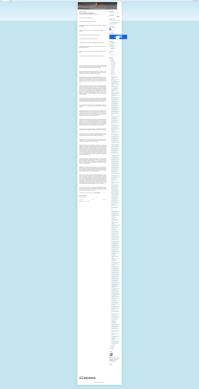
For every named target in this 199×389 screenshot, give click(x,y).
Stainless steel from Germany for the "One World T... (115, 318)
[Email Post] (93, 192)
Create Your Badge (111, 30)
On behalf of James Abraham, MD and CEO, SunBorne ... (115, 93)
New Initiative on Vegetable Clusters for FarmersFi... (115, 134)
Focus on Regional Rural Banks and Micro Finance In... (115, 208)
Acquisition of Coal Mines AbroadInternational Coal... (115, 326)
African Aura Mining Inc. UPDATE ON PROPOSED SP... (115, 220)
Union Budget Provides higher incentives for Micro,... (115, 155)
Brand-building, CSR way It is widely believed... (115, 235)
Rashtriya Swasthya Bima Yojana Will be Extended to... (115, 193)
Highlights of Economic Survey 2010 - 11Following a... (115, 297)
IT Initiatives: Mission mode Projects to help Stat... (114, 105)
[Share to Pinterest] (99, 192)
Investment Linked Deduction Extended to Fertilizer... (115, 167)
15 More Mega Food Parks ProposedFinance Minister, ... (115, 143)
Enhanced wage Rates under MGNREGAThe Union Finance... (115, 129)
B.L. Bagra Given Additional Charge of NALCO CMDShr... (115, 223)
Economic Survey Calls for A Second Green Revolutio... (115, 276)
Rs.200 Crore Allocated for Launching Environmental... (115, 176)
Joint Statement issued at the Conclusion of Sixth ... (115, 233)
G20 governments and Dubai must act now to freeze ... (115, 251)
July (111, 68)
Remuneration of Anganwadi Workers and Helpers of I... (115, 145)
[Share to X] (97, 192)
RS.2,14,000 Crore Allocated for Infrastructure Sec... (115, 127)
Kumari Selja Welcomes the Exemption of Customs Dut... (115, 82)
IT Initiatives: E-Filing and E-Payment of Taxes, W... (115, 109)
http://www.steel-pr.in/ (113, 24)
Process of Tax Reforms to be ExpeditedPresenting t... (115, 107)
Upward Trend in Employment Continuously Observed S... (115, 274)
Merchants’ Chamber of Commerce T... (114, 261)
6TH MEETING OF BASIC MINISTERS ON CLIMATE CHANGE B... (115, 287)
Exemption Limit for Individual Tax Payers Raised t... (115, 178)
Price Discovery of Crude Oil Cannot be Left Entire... (115, 341)
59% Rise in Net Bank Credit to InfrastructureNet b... (115, 284)
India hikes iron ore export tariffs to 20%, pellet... (114, 86)
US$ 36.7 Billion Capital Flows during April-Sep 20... (115, 295)
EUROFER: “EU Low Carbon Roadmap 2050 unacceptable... (115, 254)
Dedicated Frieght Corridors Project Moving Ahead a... (115, 266)
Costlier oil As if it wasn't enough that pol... (114, 320)
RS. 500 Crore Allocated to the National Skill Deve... (115, 197)
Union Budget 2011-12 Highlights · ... (114, 218)
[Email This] (95, 192)
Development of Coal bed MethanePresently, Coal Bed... (114, 309)
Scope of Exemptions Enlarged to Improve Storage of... (115, 191)
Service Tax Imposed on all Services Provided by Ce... (115, 113)
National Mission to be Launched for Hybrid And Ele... (115, 123)
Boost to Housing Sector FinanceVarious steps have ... (115, 153)
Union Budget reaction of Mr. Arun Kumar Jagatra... (115, 88)
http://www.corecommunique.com (114, 20)
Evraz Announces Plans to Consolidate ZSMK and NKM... (114, 256)
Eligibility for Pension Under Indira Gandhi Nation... (115, 187)
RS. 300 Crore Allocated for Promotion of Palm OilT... (115, 165)
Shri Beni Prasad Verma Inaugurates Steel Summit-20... (115, 239)
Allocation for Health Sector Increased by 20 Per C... (115, 189)
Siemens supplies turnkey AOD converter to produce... (115, 300)
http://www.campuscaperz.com (114, 12)
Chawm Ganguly (111, 34)
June (112, 69)
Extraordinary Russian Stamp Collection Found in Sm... (115, 247)
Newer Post (81, 199)
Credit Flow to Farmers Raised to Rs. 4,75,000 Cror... (115, 147)
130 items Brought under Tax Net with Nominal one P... (115, 163)
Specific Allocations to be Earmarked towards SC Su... (115, 125)
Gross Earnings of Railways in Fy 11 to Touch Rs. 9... (115, 263)
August (112, 67)
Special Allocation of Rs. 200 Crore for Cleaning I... (115, 171)
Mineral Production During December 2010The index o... (115, 312)
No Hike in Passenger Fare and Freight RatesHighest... (115, 268)
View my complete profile (112, 361)
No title (112, 75)
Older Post (104, 199)
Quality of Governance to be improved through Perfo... (115, 97)
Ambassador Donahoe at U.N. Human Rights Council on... (115, 245)
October (112, 64)
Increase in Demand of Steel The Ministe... (115, 304)
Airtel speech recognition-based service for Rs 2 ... (115, 231)
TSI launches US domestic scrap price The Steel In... (115, 314)
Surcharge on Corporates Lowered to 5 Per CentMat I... (115, 173)
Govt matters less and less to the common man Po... (115, 227)
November (112, 63)
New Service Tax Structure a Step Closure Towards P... (115, 202)
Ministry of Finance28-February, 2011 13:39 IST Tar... (115, 180)
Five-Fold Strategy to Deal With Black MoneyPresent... (115, 116)
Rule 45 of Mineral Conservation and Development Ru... (114, 322)
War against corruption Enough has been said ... (115, 298)
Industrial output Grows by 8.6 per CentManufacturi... (115, 289)
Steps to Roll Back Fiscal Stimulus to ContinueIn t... (115, 103)
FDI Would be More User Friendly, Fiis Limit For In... (115, 213)
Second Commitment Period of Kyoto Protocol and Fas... (115, 225)
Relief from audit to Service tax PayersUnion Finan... (115, 151)
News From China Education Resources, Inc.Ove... (115, 249)
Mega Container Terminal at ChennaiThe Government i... (115, 306)
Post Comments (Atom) (86, 201)
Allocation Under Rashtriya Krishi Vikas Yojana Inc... (115, 138)
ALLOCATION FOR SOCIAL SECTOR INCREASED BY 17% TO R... (115, 216)
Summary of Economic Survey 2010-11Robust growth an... (115, 272)
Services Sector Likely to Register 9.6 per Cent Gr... (115, 278)
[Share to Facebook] (98, 192)
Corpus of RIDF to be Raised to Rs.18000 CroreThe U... (115, 159)
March (112, 73)
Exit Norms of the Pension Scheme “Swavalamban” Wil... (115, 183)
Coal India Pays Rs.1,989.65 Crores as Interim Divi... (115, 243)
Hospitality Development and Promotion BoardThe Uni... (115, 237)
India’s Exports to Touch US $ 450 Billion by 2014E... (115, 324)
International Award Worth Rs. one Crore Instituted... (115, 195)
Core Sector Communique (114, 357)
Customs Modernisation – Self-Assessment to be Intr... (115, 120)
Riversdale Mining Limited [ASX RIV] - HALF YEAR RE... (114, 331)
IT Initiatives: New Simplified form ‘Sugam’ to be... (115, 101)
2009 (111, 347)
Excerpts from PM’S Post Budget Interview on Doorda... (114, 77)
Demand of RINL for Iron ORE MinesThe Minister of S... (115, 302)
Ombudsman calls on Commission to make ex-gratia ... (115, 91)
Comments (112, 54)
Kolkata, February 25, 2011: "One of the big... (115, 259)
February (112, 74)
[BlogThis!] (96, 192)
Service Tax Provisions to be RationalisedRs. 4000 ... (115, 201)
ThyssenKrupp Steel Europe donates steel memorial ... (115, 343)
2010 (111, 346)
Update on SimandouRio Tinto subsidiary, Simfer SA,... (115, 336)
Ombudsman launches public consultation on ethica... (115, 316)
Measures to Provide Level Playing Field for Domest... (115, 185)
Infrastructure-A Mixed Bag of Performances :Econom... (115, 280)
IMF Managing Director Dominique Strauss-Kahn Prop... (115, 334)
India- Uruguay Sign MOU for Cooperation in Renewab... (115, 241)
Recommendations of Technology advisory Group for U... (115, 95)
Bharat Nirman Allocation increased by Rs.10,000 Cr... (115, 140)
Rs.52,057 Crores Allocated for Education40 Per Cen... (115, 136)
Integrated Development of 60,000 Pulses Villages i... (115, 161)
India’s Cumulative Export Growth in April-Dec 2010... (115, 293)
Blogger (103, 382)
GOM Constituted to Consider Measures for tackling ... (115, 99)
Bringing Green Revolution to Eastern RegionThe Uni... (115, 169)
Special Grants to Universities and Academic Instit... (115, 199)
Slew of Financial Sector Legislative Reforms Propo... (115, 211)
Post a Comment (83, 197)
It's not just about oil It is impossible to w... (114, 229)
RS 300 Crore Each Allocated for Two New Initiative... (115, 149)
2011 (111, 61)
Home (93, 199)
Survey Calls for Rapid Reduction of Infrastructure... (115, 282)
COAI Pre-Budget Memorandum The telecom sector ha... (115, 339)
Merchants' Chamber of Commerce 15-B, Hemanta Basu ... (115, 84)
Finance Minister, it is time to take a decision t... (115, 80)
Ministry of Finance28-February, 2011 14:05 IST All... (115, 132)
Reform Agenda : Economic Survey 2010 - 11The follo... (115, 291)
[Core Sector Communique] (110, 29)
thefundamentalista (113, 42)
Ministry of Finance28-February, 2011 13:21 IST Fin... (115, 205)
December (112, 62)
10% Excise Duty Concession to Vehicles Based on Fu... (115, 111)
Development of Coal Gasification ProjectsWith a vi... (115, 329)
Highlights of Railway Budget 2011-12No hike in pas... (115, 270)
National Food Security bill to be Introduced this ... (115, 118)
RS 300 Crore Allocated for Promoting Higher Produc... (115, 157)
